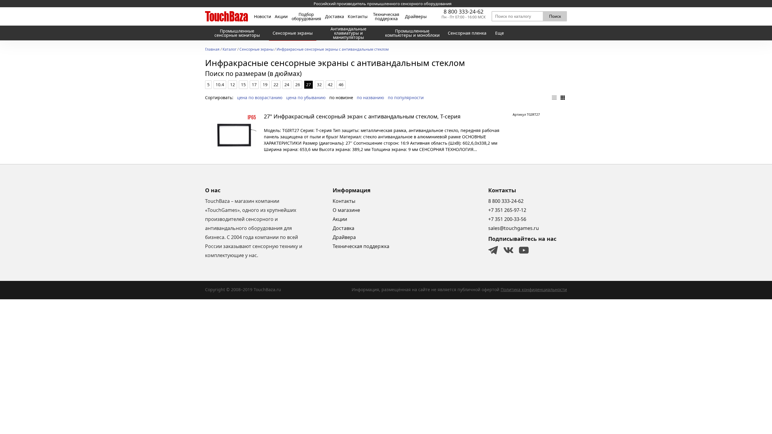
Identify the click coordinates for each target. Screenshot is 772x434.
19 (265, 84)
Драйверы (416, 16)
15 (243, 84)
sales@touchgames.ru (513, 228)
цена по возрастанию (260, 97)
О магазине (346, 210)
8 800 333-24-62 (463, 11)
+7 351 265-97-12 (507, 210)
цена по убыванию (306, 97)
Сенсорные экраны (256, 50)
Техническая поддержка (386, 16)
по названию (370, 97)
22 (276, 84)
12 (232, 84)
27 (308, 84)
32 (319, 84)
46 (341, 84)
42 (330, 84)
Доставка (334, 16)
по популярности (406, 97)
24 (286, 84)
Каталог (229, 50)
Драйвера (344, 237)
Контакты (358, 16)
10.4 (220, 84)
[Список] (554, 97)
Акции (281, 16)
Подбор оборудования (306, 16)
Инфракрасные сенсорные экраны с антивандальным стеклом (333, 50)
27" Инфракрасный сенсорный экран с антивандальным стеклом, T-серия (362, 116)
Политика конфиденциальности (534, 289)
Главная (212, 50)
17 (254, 84)
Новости (262, 16)
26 (297, 84)
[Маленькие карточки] (562, 97)
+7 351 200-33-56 (507, 219)
